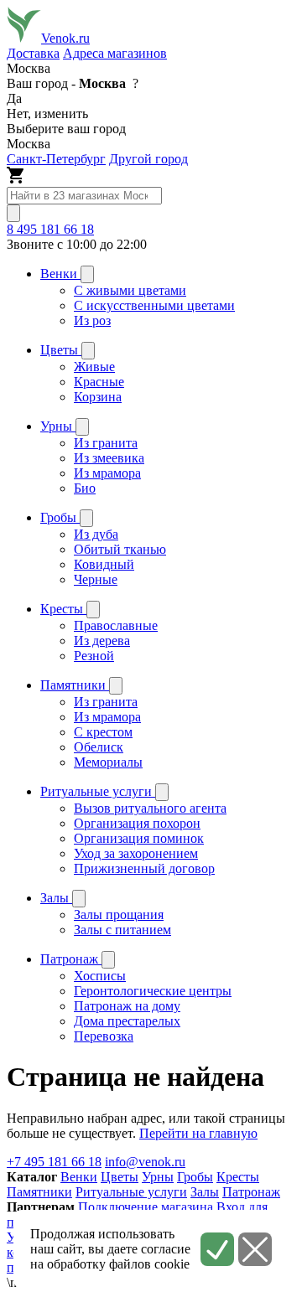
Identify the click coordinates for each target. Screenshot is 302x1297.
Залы (204, 1192)
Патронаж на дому (127, 1006)
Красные (99, 382)
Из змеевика (109, 458)
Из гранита (106, 443)
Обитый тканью (120, 549)
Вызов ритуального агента (150, 808)
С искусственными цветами (154, 305)
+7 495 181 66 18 (54, 1162)
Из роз (92, 320)
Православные (116, 625)
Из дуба (96, 534)
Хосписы (100, 976)
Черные (95, 579)
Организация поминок (139, 838)
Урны (158, 1177)
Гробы (195, 1177)
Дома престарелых (127, 1021)
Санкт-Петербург (56, 159)
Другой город (148, 159)
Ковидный (104, 564)
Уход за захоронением (136, 853)
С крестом (103, 732)
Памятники (39, 1192)
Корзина (98, 397)
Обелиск (98, 747)
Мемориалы (108, 762)
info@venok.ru (145, 1162)
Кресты (237, 1177)
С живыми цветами (130, 290)
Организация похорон (137, 823)
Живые (94, 366)
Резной (94, 655)
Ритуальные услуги (131, 1192)
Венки (78, 1177)
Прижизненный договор (144, 868)
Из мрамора (107, 473)
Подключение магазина (145, 1207)
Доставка (33, 53)
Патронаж (251, 1192)
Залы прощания (119, 914)
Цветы (119, 1177)
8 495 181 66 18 (50, 229)
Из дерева (102, 640)
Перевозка (103, 1036)
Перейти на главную (198, 1133)
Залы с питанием (122, 929)
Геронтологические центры (153, 991)
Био (85, 488)
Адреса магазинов (115, 53)
